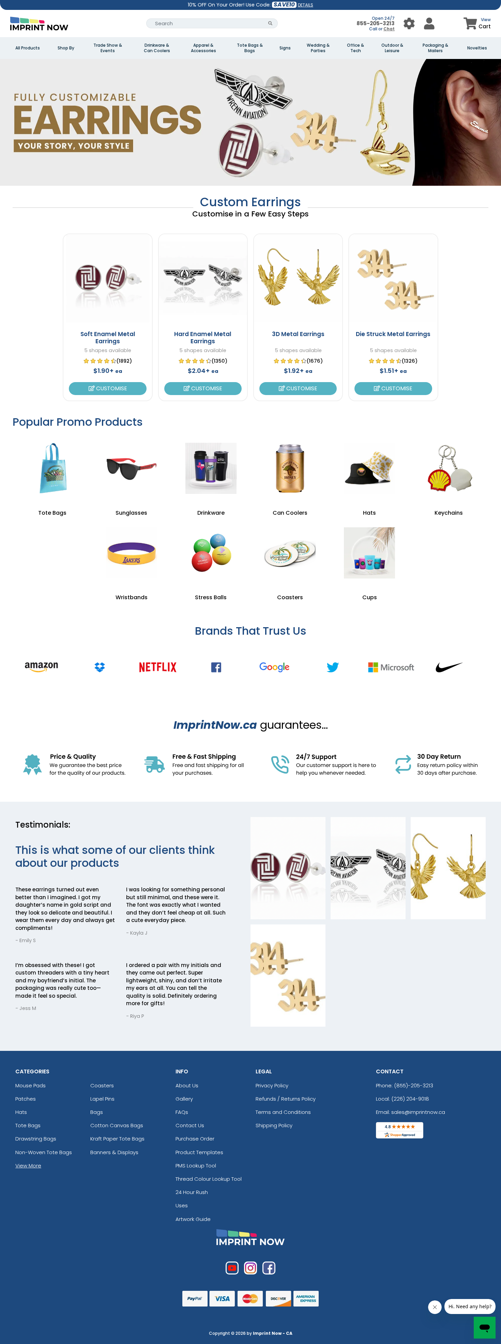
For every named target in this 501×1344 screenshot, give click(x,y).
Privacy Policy (272, 1085)
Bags (96, 1112)
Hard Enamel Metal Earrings (202, 337)
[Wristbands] (132, 552)
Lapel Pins (102, 1098)
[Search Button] (270, 23)
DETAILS (305, 5)
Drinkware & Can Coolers (157, 48)
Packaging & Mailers (435, 48)
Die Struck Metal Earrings (393, 334)
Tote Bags (28, 1125)
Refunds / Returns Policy (286, 1098)
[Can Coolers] (290, 468)
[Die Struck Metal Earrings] (393, 278)
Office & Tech (355, 48)
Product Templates (199, 1152)
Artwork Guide (193, 1219)
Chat (389, 29)
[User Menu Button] (409, 23)
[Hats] (370, 468)
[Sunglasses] (132, 468)
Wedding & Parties (318, 48)
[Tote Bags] (52, 468)
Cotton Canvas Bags (116, 1125)
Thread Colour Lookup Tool (209, 1178)
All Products (27, 48)
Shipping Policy (274, 1125)
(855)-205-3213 (413, 1085)
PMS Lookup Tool (196, 1165)
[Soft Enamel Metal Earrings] (107, 278)
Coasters (102, 1085)
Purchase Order (195, 1138)
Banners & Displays (114, 1152)
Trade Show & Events (107, 48)
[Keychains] (449, 468)
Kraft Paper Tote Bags (117, 1138)
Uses (182, 1205)
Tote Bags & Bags (250, 48)
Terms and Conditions (283, 1112)
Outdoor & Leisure (392, 48)
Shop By (66, 48)
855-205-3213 (375, 23)
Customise (111, 388)
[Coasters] (290, 552)
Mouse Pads (30, 1085)
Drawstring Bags (35, 1138)
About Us (187, 1085)
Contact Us (190, 1125)
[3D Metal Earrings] (298, 278)
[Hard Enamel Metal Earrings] (203, 278)
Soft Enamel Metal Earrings (107, 337)
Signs (285, 48)
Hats (21, 1112)
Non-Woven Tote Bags (43, 1152)
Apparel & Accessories (203, 48)
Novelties (477, 48)
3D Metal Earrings (298, 334)
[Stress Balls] (211, 552)
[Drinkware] (211, 468)
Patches (25, 1098)
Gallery (184, 1098)
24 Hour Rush (192, 1192)
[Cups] (370, 552)
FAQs (182, 1112)
